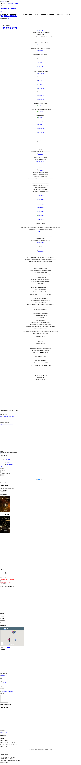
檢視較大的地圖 (40, 401)
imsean (1, 453)
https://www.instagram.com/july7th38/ (7, 416)
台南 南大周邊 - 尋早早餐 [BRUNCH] (13, 28)
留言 (10, 459)
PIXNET (32, 749)
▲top (1, 466)
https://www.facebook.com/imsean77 (6, 424)
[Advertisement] (9, 440)
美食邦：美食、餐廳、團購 (5, 582)
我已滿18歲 (3, 762)
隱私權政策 (46, 749)
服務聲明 (51, 749)
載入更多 (2, 468)
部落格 (4, 22)
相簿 (3, 20)
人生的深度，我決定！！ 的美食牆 (7, 579)
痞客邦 (7, 459)
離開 (6, 762)
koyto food (8, 647)
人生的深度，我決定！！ (10, 9)
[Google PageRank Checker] (5, 622)
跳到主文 (2, 11)
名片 (3, 23)
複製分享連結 (3, 583)
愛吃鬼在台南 (10, 464)
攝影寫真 (9, 18)
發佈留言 (2, 475)
